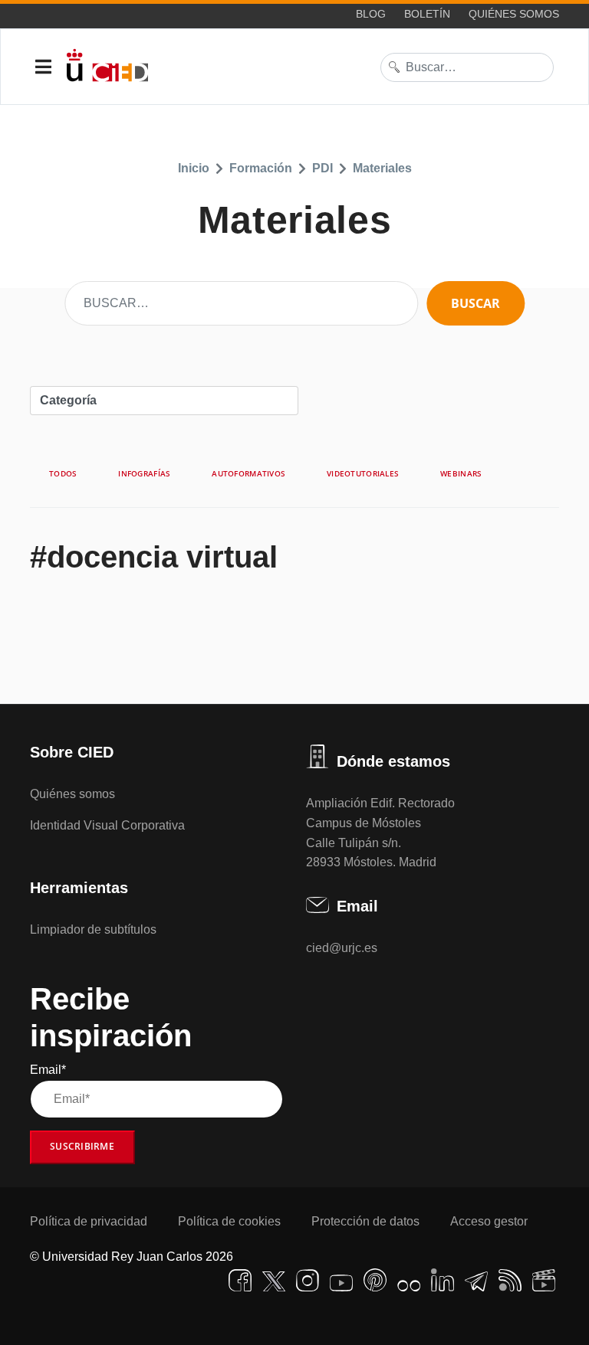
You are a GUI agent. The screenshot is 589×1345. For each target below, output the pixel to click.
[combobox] (467, 67)
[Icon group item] (240, 1280)
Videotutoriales (363, 473)
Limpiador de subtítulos (93, 929)
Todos (63, 473)
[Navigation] (43, 67)
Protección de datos (365, 1221)
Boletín (427, 14)
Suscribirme (82, 1146)
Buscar (475, 303)
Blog (371, 14)
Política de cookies (229, 1221)
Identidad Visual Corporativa (107, 825)
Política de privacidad (88, 1221)
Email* (48, 1069)
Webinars (461, 473)
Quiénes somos (514, 14)
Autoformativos (248, 473)
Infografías (144, 473)
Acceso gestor (489, 1221)
